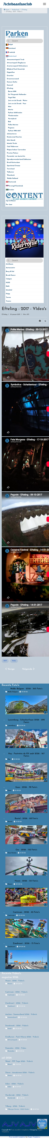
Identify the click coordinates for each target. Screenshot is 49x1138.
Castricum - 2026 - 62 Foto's (26, 912)
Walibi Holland (13, 178)
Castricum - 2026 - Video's (16, 992)
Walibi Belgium (13, 692)
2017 (5, 661)
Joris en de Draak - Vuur (17, 103)
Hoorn (10, 884)
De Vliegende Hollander (17, 94)
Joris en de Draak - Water (17, 100)
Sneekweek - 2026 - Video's (16, 1026)
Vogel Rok (11, 97)
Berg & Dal (10, 271)
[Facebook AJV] (28, 1124)
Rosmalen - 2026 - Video (15, 1048)
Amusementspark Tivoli (16, 59)
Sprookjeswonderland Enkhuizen (19, 159)
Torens (8, 297)
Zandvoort (11, 946)
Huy (9, 759)
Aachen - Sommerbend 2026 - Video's (21, 1014)
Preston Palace (13, 153)
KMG (7, 286)
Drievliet (11, 75)
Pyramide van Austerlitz (17, 156)
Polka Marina (13, 124)
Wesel (10, 1064)
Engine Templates (34, 1137)
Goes (9, 790)
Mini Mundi (12, 140)
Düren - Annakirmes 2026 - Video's (19, 1073)
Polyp (8, 294)
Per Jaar (10, 204)
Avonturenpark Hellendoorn (18, 66)
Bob (9, 121)
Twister (8, 301)
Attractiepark (12, 1040)
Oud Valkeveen (13, 146)
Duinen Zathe (13, 82)
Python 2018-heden (15, 112)
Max (9, 106)
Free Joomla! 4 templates (20, 1130)
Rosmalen (11, 1051)
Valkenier (11, 172)
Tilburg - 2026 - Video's (15, 1106)
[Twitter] (45, 321)
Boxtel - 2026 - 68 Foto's (26, 819)
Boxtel (10, 821)
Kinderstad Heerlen (15, 137)
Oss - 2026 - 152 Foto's (26, 850)
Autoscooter (10, 267)
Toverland (12, 169)
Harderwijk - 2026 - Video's (16, 1095)
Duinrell (11, 85)
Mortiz (10, 109)
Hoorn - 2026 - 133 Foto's (26, 881)
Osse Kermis (12, 853)
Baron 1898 (12, 91)
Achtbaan (9, 264)
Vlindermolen (13, 115)
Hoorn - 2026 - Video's (14, 981)
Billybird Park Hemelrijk (16, 69)
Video (14, 661)
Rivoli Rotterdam (14, 162)
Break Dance (10, 275)
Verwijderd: (12, 118)
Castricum (11, 915)
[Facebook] (40, 321)
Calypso (9, 279)
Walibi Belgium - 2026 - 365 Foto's (26, 689)
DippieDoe (12, 72)
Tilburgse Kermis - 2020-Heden (18, 1109)
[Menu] (44, 4)
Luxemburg (11, 725)
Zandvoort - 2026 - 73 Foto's (26, 943)
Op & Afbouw (11, 201)
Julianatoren (12, 134)
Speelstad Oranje (14, 165)
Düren (10, 1075)
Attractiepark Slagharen (17, 63)
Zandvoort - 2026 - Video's (16, 1003)
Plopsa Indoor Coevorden (17, 149)
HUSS (8, 282)
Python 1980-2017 (14, 131)
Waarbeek (12, 175)
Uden (9, 1087)
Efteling (11, 88)
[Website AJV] (10, 1124)
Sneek (10, 1028)
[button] (42, 44)
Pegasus (11, 128)
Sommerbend (12, 1017)
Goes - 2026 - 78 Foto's (26, 787)
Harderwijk (11, 1098)
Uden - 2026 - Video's (14, 1084)
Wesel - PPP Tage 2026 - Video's (19, 1061)
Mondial (9, 290)
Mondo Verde (13, 143)
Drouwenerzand (14, 79)
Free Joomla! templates (17, 1137)
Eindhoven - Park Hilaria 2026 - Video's (22, 1037)
